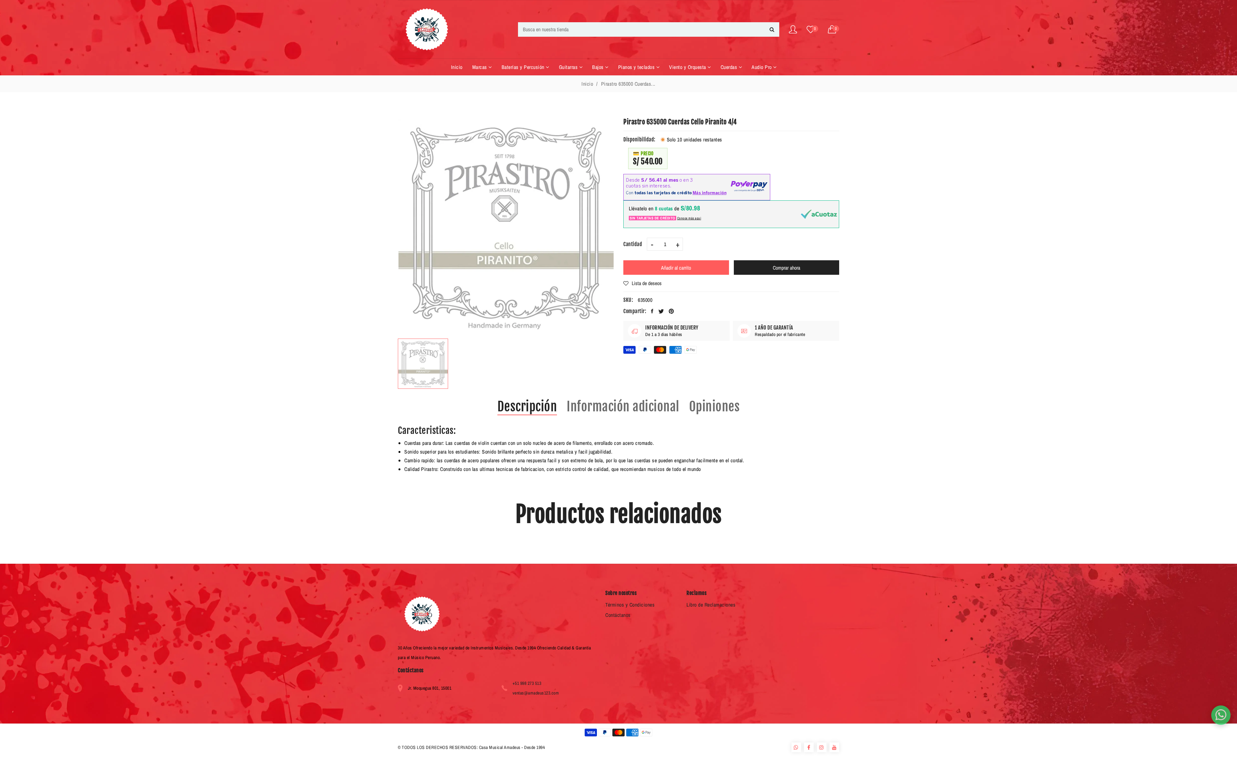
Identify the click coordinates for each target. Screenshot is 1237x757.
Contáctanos (618, 614)
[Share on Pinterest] (671, 311)
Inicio (587, 83)
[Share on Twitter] (661, 311)
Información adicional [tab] (623, 406)
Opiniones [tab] (714, 406)
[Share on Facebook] (652, 311)
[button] (833, 29)
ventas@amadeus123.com (536, 693)
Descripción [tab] (527, 406)
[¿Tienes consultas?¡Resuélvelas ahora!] (1221, 715)
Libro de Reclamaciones (710, 604)
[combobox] (648, 29)
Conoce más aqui (689, 218)
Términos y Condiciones (630, 604)
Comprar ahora (786, 267)
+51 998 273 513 (527, 683)
